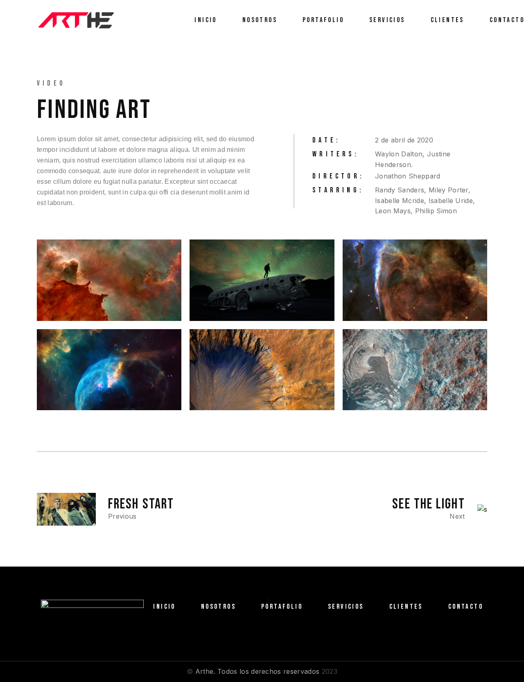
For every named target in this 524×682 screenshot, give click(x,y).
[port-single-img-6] (415, 370)
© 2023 (262, 671)
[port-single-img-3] (109, 280)
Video (51, 83)
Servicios (346, 607)
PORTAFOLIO (282, 607)
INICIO (164, 607)
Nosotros (218, 607)
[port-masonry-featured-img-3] (109, 370)
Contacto (465, 607)
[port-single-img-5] (261, 370)
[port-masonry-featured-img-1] (261, 280)
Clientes (406, 607)
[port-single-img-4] (415, 280)
